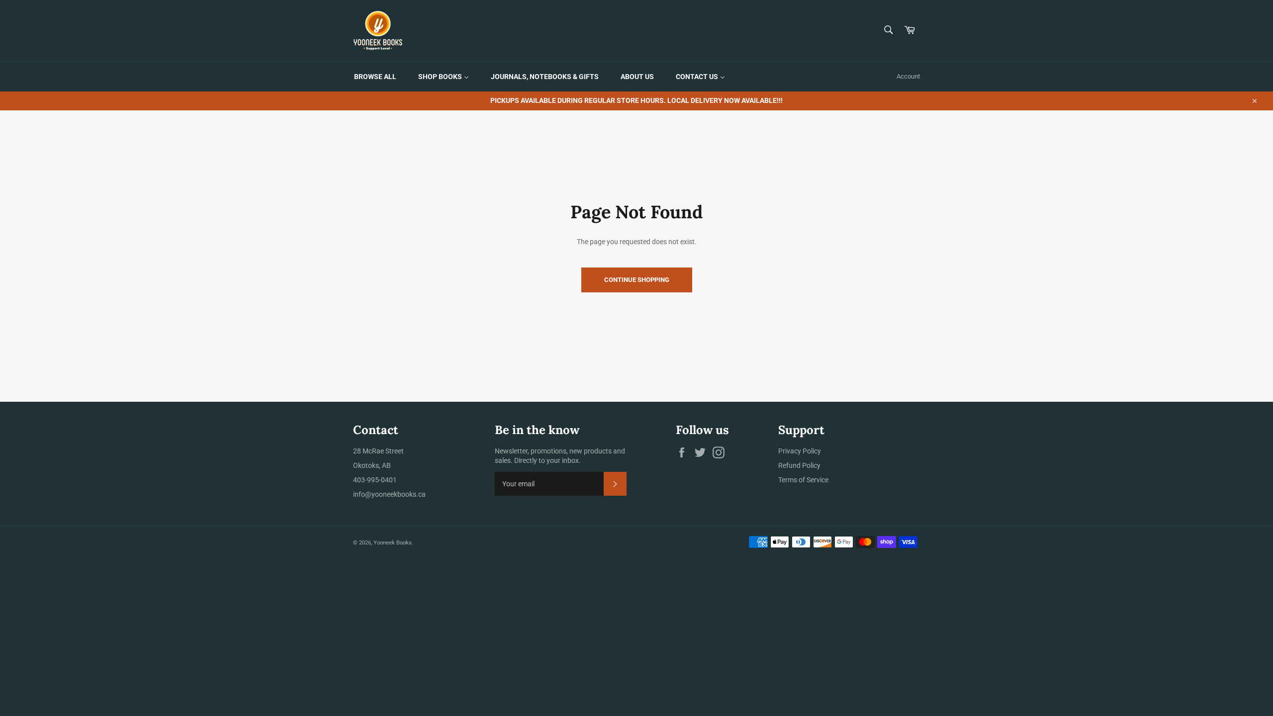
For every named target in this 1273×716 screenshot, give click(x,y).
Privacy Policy (799, 451)
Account (908, 76)
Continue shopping (636, 279)
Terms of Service (803, 480)
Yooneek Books (392, 542)
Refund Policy (799, 465)
